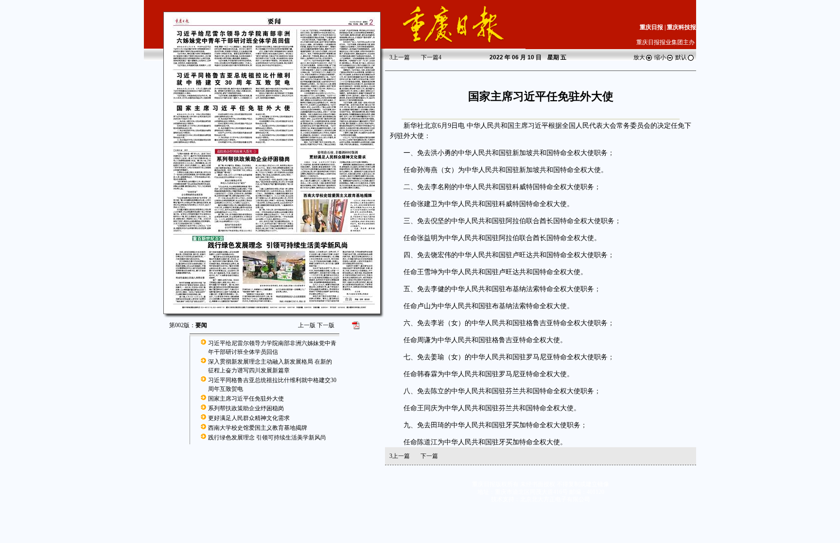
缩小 (660, 57)
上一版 (306, 325)
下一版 (325, 325)
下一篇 (431, 57)
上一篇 (399, 57)
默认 (681, 57)
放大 (639, 57)
